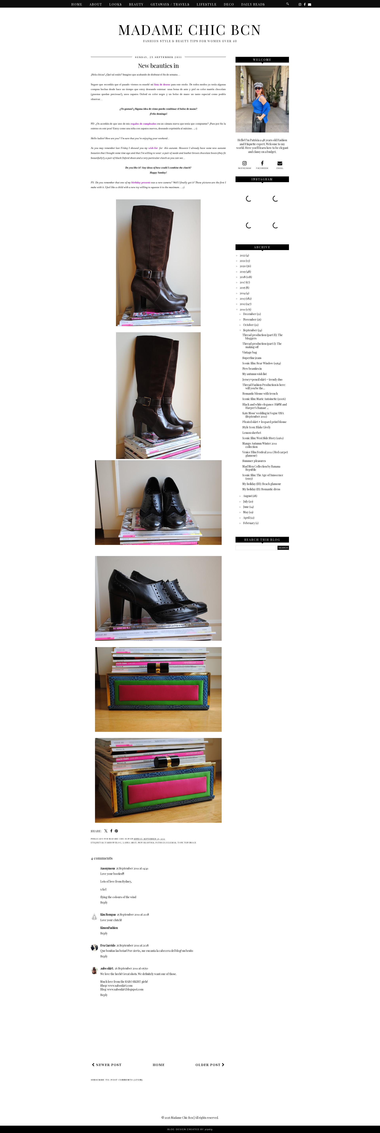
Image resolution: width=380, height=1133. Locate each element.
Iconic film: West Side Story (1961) (263, 438)
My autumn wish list (254, 374)
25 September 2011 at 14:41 (132, 868)
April (246, 518)
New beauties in (252, 368)
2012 (242, 304)
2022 (242, 255)
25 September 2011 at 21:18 (133, 914)
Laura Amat (130, 842)
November (249, 319)
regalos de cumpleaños (143, 123)
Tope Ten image (187, 842)
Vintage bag (249, 352)
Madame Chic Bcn (190, 29)
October (248, 325)
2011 (242, 309)
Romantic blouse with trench (260, 393)
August (247, 496)
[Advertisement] (163, 1048)
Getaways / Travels (170, 4)
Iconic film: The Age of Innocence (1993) (262, 476)
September (250, 330)
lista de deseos (162, 84)
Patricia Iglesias (166, 842)
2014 (242, 293)
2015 (242, 287)
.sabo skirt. (107, 968)
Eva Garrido (107, 945)
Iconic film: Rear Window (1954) (261, 363)
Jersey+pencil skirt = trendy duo (262, 379)
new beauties (146, 842)
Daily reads (253, 4)
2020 (243, 266)
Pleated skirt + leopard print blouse (264, 422)
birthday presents (140, 182)
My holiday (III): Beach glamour (261, 484)
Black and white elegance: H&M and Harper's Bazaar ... (264, 406)
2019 (243, 271)
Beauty (136, 4)
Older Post (209, 1065)
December (249, 314)
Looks (115, 4)
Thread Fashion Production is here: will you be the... (264, 386)
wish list (153, 148)
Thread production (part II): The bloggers (262, 336)
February (249, 523)
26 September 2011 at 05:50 (131, 968)
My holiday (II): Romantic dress (261, 489)
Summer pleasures (254, 461)
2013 (242, 298)
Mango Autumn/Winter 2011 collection (259, 445)
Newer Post (108, 1065)
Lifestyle (207, 4)
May (245, 512)
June (246, 507)
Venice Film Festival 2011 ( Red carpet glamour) (265, 453)
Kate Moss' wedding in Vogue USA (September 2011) (263, 414)
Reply (103, 902)
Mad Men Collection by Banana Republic (261, 468)
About (95, 4)
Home (76, 4)
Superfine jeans (251, 358)
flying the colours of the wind (118, 897)
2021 (242, 261)
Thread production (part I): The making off (262, 345)
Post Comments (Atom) (127, 1080)
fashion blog (113, 842)
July (245, 501)
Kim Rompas (108, 914)
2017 (242, 282)
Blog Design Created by (190, 1129)
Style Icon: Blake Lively (256, 427)
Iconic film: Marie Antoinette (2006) (264, 399)
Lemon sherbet (251, 433)
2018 (243, 277)
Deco (229, 4)
